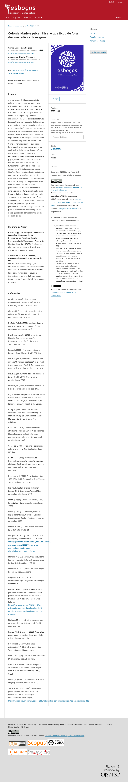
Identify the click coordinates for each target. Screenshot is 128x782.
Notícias (27, 17)
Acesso (121, 2)
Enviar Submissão (99, 52)
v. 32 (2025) (29, 26)
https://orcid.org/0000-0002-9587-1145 (21, 53)
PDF (56, 99)
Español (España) (97, 37)
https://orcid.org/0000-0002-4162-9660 (21, 62)
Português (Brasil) (97, 41)
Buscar (119, 17)
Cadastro (112, 2)
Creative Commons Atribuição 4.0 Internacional (64, 735)
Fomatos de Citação (60, 137)
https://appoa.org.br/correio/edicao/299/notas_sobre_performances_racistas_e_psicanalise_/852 (48, 701)
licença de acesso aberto (68, 208)
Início (10, 26)
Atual (6, 17)
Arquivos (16, 17)
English (93, 33)
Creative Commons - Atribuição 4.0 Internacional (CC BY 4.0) (67, 202)
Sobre (37, 17)
